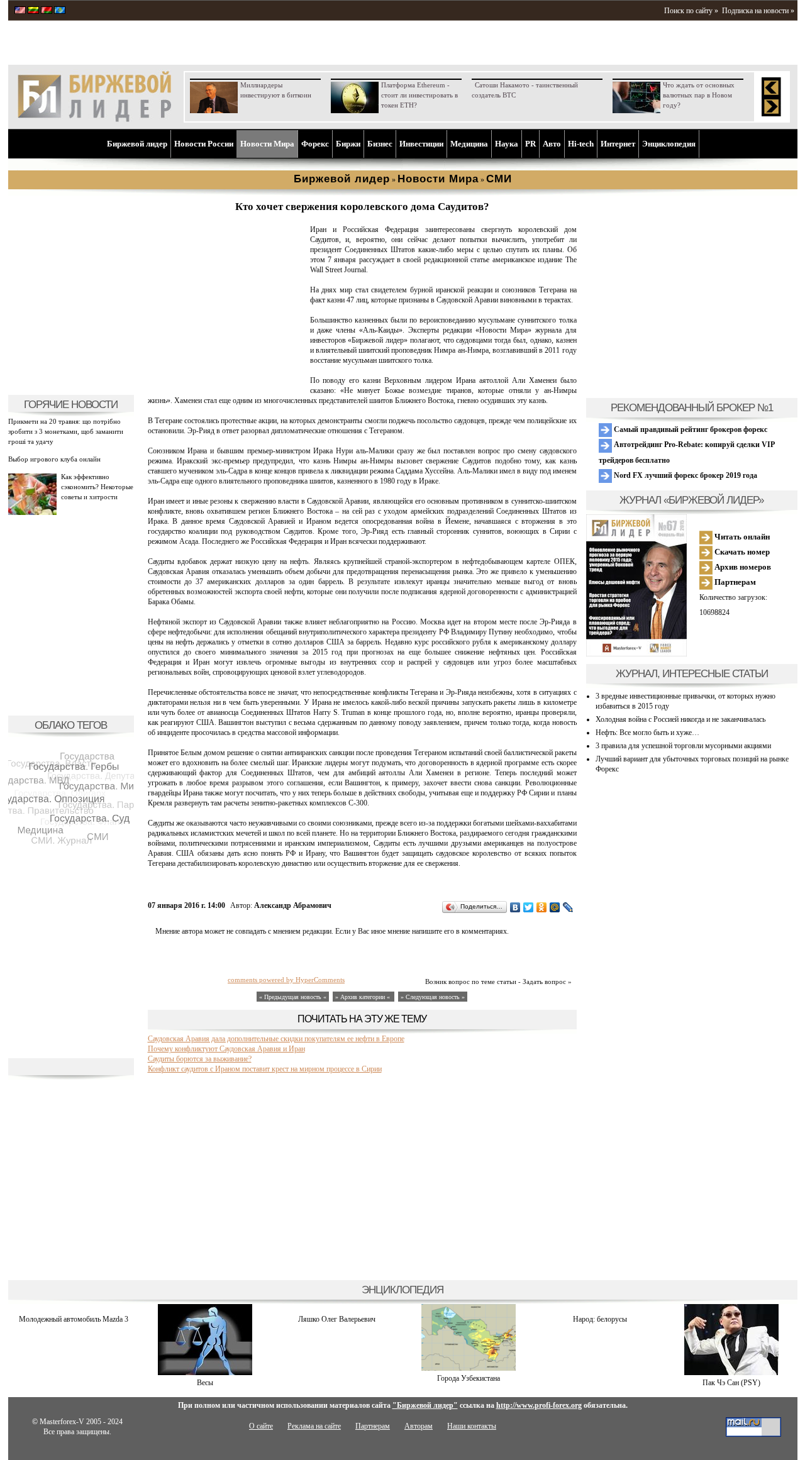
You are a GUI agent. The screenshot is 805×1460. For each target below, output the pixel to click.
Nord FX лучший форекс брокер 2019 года (684, 475)
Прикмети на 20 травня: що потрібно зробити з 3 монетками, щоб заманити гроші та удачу (65, 431)
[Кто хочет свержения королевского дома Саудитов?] (226, 381)
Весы (205, 1382)
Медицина (469, 143)
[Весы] (205, 1372)
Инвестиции (421, 143)
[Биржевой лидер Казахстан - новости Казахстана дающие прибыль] (59, 11)
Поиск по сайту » (691, 10)
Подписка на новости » (758, 10)
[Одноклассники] (541, 907)
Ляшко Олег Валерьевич (336, 1319)
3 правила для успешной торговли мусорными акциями (683, 745)
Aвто (552, 143)
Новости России (203, 143)
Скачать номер (741, 551)
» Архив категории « (363, 996)
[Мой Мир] (555, 907)
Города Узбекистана (468, 1378)
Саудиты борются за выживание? (200, 1058)
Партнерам (734, 582)
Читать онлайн (741, 536)
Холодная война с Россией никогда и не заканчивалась (680, 719)
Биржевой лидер (137, 143)
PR (530, 143)
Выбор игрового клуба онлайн (54, 459)
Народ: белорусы (600, 1319)
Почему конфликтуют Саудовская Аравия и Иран (226, 1048)
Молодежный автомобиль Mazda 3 (73, 1319)
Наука (506, 143)
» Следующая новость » (433, 996)
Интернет (618, 143)
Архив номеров (742, 567)
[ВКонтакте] (515, 907)
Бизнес (379, 143)
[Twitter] (528, 907)
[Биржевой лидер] (94, 119)
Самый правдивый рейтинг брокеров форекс (689, 429)
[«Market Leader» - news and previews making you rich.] (20, 11)
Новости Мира (267, 143)
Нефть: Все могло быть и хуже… (647, 732)
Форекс (315, 143)
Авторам (418, 1426)
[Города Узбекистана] (468, 1368)
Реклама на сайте (314, 1426)
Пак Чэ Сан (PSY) (731, 1382)
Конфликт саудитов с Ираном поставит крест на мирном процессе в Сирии (265, 1069)
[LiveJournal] (568, 907)
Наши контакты (471, 1426)
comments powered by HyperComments (286, 979)
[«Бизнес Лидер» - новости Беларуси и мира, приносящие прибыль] (46, 11)
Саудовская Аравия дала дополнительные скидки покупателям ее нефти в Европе (276, 1038)
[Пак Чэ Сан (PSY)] (731, 1372)
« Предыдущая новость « (292, 996)
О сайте (261, 1426)
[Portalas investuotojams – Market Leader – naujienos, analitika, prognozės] (33, 11)
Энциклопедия (669, 143)
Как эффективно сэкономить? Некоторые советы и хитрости (97, 486)
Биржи (348, 143)
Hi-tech (581, 143)
